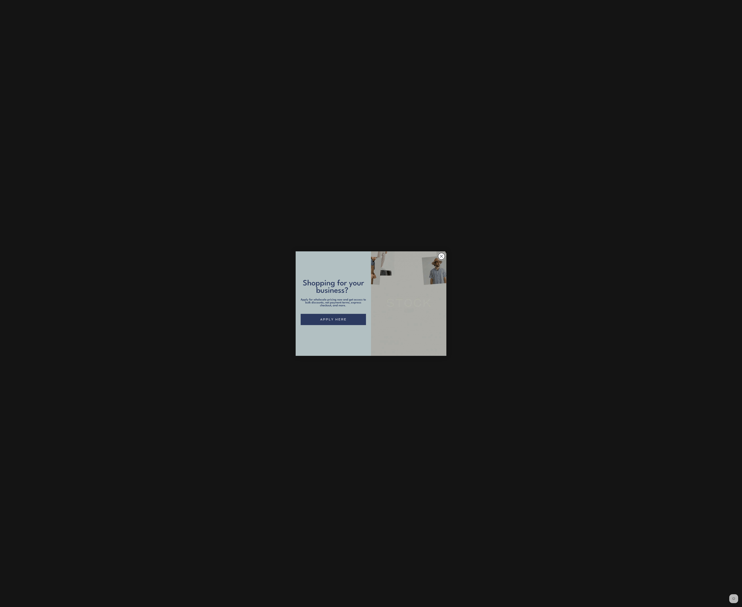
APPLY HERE (333, 319)
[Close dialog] (441, 256)
